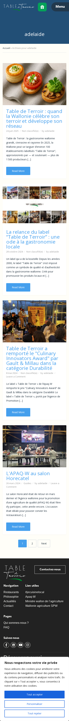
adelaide (49, 130)
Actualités (10, 601)
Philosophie (11, 596)
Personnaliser (34, 704)
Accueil (6, 48)
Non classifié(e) (30, 130)
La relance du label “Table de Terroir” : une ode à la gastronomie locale (33, 239)
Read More (18, 171)
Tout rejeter (34, 713)
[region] (34, 689)
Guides (27, 483)
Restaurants (11, 592)
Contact (8, 605)
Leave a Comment (15, 376)
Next (44, 543)
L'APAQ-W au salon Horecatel (28, 475)
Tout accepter (35, 694)
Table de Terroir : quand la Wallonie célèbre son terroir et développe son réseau (34, 118)
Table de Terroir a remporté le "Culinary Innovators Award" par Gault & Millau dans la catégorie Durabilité (32, 358)
